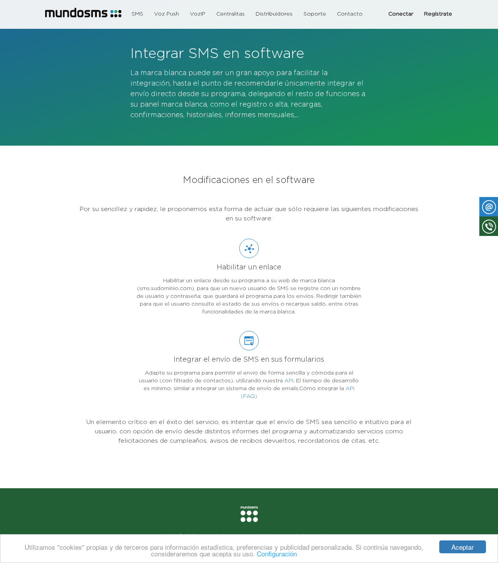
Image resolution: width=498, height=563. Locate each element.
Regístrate (438, 14)
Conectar (400, 14)
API (288, 380)
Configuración (277, 553)
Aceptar (462, 547)
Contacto (350, 14)
